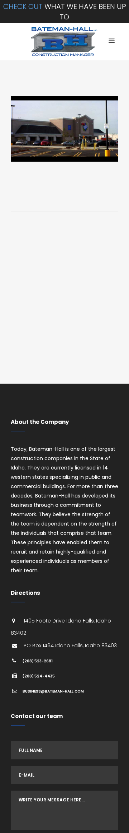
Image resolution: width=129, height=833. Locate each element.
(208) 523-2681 (38, 661)
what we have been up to (64, 11)
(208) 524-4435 (39, 676)
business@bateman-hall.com (53, 691)
